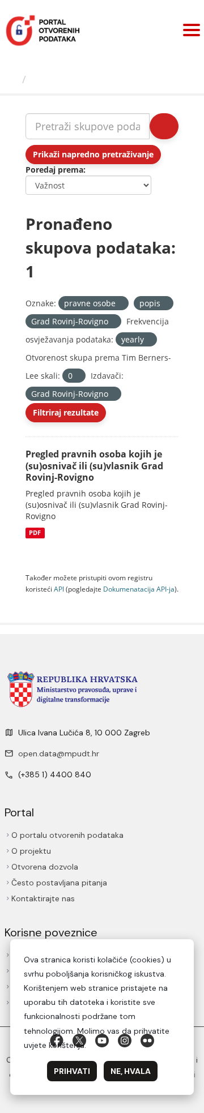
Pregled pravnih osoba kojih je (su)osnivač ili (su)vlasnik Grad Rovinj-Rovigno (94, 466)
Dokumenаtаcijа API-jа (139, 588)
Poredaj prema (54, 169)
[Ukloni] (120, 303)
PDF (35, 533)
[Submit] (164, 126)
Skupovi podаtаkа (77, 79)
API (59, 588)
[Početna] (12, 79)
